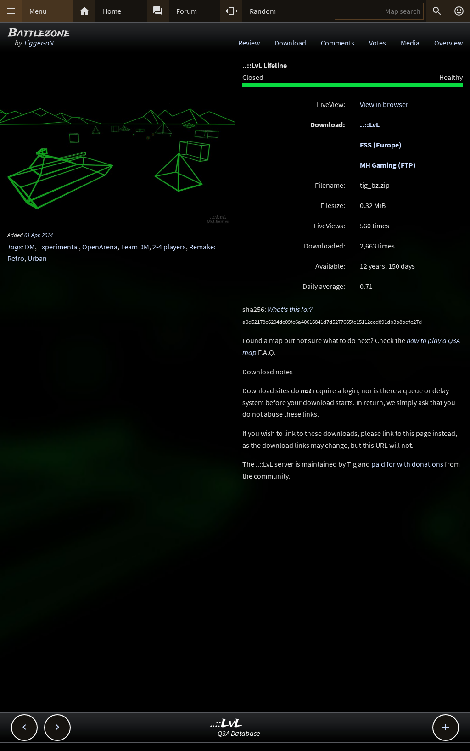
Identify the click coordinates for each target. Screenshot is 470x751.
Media (410, 42)
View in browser (384, 104)
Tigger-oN (38, 42)
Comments (337, 42)
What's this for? (290, 309)
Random (263, 11)
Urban (37, 258)
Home (112, 11)
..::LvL (370, 124)
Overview (448, 42)
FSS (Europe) (381, 144)
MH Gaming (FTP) (388, 164)
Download (290, 42)
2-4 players (169, 246)
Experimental (58, 246)
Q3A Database (239, 733)
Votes (377, 42)
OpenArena (100, 246)
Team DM (135, 246)
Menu (38, 11)
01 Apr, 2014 (38, 234)
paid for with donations (407, 464)
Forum (186, 11)
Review (249, 42)
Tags (14, 246)
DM (30, 246)
